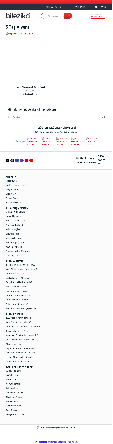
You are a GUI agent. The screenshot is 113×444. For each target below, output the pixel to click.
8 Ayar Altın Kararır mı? (17, 304)
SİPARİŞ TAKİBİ (79, 7)
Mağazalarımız (12, 189)
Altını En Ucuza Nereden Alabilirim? (23, 326)
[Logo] (18, 15)
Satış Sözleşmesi (13, 238)
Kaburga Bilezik (13, 388)
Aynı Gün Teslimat (14, 225)
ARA (68, 15)
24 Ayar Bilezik (13, 384)
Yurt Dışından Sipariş (16, 221)
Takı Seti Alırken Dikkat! (17, 291)
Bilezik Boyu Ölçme (15, 242)
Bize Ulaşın (11, 194)
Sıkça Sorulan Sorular (15, 212)
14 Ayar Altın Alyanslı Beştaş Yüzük (30, 87)
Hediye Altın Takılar (15, 414)
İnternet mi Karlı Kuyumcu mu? (20, 265)
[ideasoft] (41, 441)
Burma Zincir (12, 401)
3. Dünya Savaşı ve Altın (17, 331)
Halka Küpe (11, 379)
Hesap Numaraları (14, 216)
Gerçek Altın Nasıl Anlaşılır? (19, 282)
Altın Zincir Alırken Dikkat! (18, 295)
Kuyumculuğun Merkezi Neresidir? (22, 335)
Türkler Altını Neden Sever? (19, 357)
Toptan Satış (12, 198)
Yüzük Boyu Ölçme (15, 247)
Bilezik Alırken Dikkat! (16, 287)
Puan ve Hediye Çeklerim (18, 251)
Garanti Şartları (13, 234)
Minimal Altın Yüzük (15, 393)
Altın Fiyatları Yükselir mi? (18, 300)
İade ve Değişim (13, 229)
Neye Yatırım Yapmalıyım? (18, 322)
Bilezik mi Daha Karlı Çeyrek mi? (21, 308)
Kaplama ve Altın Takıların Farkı (20, 348)
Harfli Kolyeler (12, 375)
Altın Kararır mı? (13, 344)
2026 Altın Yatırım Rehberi (18, 318)
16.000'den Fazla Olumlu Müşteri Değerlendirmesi (56, 132)
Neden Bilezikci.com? (16, 185)
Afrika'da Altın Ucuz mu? (17, 361)
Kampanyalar (12, 255)
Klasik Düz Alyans (14, 397)
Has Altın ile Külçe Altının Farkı (20, 353)
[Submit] (103, 117)
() (102, 7)
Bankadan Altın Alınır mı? (18, 278)
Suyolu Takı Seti (13, 371)
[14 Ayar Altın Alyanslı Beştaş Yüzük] (30, 56)
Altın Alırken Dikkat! (15, 273)
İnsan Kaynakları (13, 202)
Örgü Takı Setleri (14, 406)
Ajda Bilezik (11, 410)
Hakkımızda (11, 181)
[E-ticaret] (56, 441)
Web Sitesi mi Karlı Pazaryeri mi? (21, 269)
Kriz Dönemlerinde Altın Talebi (20, 340)
